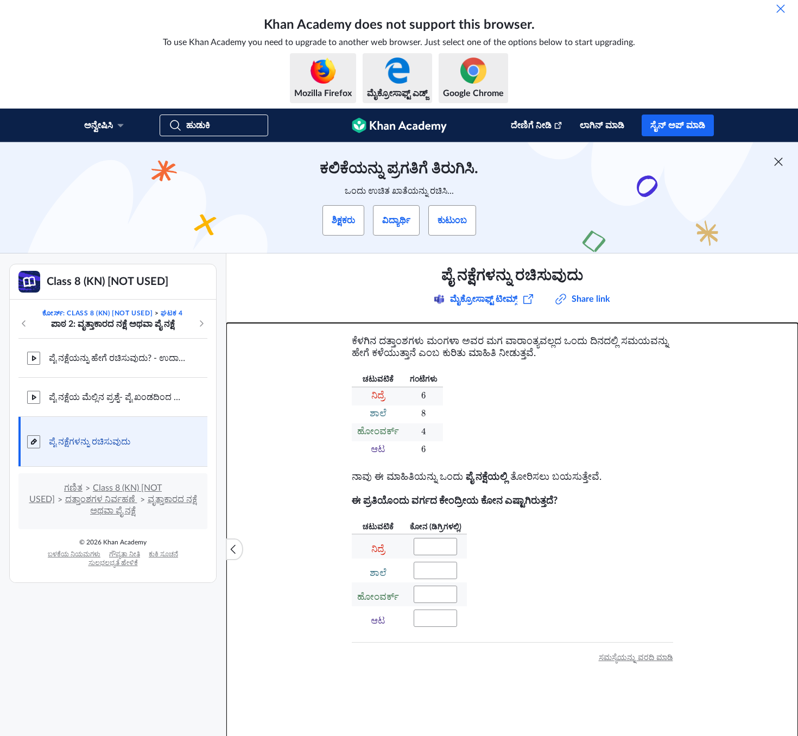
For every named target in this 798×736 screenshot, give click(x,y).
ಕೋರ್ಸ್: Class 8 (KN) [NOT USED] (97, 313)
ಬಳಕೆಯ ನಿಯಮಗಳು (74, 554)
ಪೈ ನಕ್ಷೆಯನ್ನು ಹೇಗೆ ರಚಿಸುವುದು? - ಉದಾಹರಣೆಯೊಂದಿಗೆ (119, 358)
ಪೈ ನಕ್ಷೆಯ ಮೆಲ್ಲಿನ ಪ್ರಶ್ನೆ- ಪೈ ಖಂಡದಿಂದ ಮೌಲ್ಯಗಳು (119, 397)
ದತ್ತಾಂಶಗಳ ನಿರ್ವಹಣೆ (101, 499)
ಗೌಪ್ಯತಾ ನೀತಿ (124, 554)
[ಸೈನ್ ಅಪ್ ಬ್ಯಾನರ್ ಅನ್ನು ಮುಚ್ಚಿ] (778, 162)
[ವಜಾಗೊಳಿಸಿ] (780, 8)
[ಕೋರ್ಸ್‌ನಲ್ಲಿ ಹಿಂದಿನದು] (23, 323)
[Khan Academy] (399, 125)
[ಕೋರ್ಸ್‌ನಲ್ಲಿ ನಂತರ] (201, 323)
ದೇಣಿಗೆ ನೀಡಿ (531, 125)
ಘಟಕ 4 (172, 313)
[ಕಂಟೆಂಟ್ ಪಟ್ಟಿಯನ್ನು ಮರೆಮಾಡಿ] (234, 549)
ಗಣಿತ (73, 488)
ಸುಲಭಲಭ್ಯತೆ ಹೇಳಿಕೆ (113, 563)
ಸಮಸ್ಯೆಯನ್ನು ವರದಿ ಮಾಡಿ (636, 658)
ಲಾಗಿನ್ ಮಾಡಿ (602, 125)
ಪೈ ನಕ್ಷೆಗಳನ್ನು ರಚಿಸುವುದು (89, 441)
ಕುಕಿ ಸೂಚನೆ (163, 554)
